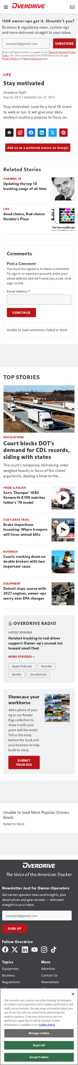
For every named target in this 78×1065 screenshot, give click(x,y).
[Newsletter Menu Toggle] (72, 6)
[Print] (9, 132)
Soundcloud (38, 674)
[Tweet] (52, 132)
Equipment (12, 583)
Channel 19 (12, 178)
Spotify (16, 674)
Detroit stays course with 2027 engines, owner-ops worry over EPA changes (24, 593)
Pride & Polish (14, 487)
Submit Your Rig (24, 762)
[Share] (31, 132)
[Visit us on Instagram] (44, 949)
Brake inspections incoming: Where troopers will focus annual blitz (25, 529)
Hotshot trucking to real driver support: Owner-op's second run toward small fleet (35, 643)
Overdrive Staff (14, 92)
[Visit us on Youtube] (34, 949)
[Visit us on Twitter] (15, 949)
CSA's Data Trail (16, 519)
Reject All (39, 1045)
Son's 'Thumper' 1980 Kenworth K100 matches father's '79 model (24, 497)
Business (10, 551)
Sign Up (14, 928)
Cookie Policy (47, 1024)
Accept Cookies (39, 1057)
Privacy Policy (10, 58)
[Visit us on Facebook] (5, 949)
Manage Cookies (39, 1033)
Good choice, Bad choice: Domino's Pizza (24, 216)
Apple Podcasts (22, 666)
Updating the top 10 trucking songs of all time (25, 186)
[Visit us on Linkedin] (25, 949)
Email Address (18, 291)
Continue (21, 312)
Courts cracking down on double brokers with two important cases (24, 561)
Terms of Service (32, 58)
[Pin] (63, 132)
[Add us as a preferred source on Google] (20, 132)
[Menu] (5, 6)
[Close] (73, 994)
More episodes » (21, 656)
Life (7, 74)
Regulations (13, 437)
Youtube (46, 666)
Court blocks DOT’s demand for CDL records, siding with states (36, 450)
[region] (39, 1026)
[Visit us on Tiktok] (54, 949)
